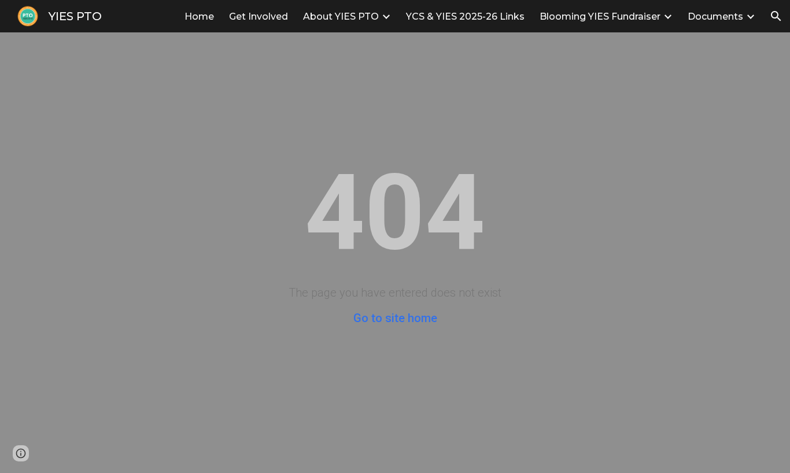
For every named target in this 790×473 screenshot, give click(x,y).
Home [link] (199, 16)
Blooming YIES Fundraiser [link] (600, 16)
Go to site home (395, 318)
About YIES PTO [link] (341, 16)
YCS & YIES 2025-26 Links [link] (465, 16)
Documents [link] (715, 16)
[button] (776, 16)
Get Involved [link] (258, 16)
